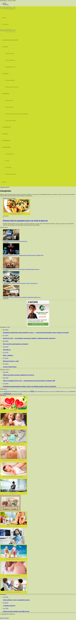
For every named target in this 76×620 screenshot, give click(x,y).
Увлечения (6, 140)
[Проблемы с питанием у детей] (13, 527)
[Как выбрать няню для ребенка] (13, 593)
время (21, 391)
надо (55, 391)
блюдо (19, 391)
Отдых (7, 160)
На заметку (9, 167)
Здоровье (6, 93)
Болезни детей (9, 107)
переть (58, 391)
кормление (52, 391)
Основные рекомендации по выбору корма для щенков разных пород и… (21, 269)
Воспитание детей (10, 66)
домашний (39, 391)
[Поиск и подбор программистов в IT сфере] (12, 543)
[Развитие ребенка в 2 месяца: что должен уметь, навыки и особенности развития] (13, 444)
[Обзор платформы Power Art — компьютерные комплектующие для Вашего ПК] (11, 254)
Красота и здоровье (11, 120)
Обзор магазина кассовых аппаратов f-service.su (15, 241)
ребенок (7, 393)
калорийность (47, 391)
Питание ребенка (10, 80)
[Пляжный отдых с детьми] (13, 560)
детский (35, 391)
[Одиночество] (13, 494)
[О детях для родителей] (8, 9)
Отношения (7, 127)
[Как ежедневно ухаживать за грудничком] (13, 477)
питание (62, 391)
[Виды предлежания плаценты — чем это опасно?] (13, 461)
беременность (7, 391)
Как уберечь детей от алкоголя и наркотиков (17, 113)
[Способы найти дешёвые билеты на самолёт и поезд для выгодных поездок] (11, 282)
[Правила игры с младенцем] (13, 428)
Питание (6, 73)
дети (32, 391)
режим (12, 393)
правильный (72, 391)
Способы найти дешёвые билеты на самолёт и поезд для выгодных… (20, 283)
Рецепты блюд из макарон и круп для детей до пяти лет (25, 220)
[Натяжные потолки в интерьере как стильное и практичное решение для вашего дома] (11, 296)
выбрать (25, 391)
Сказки (5, 133)
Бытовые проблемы (11, 174)
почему (68, 391)
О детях (5, 46)
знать (43, 391)
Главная (2, 187)
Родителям (6, 147)
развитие (1, 393)
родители (16, 393)
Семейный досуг (10, 154)
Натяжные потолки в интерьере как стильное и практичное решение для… (22, 297)
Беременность (9, 100)
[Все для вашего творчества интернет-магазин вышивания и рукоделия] (10, 510)
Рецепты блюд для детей (12, 87)
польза (65, 391)
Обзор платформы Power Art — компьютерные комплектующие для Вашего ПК (23, 255)
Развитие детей (10, 53)
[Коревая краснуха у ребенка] (13, 576)
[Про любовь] (13, 411)
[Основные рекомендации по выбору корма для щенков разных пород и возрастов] (11, 268)
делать (28, 391)
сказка (20, 393)
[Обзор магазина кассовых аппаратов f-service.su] (11, 240)
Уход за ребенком (10, 60)
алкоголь (1, 391)
